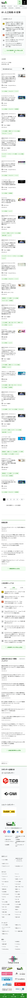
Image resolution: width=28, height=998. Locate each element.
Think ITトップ (4, 762)
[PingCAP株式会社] (10, 780)
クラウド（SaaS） (5, 894)
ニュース (4, 941)
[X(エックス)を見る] (13, 831)
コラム (17, 946)
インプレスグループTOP (19, 845)
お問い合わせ (8, 839)
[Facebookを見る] (9, 831)
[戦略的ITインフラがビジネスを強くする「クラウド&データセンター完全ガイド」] (6, 969)
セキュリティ (4, 909)
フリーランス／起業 (6, 914)
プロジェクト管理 (5, 904)
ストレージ (18, 876)
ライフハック (18, 914)
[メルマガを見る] (4, 831)
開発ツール (18, 889)
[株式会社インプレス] (13, 960)
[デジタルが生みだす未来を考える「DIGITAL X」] (19, 990)
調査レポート (18, 928)
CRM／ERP (18, 896)
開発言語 (4, 889)
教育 (3, 917)
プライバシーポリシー (9, 841)
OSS (3, 899)
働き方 (17, 909)
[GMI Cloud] (10, 793)
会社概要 (7, 844)
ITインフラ (10, 6)
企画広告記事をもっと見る (14, 750)
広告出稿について (19, 866)
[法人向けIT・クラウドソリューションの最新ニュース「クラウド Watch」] (6, 979)
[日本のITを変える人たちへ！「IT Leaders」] (19, 979)
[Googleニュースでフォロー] (17, 831)
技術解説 (17, 941)
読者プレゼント (5, 863)
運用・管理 (18, 901)
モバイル (4, 896)
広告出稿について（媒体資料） (20, 837)
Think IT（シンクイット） (6, 2)
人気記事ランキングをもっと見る (14, 647)
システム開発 (18, 881)
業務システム (18, 924)
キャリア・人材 (18, 912)
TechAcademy (5, 949)
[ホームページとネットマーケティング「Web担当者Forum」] (6, 974)
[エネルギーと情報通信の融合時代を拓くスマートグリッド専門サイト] (6, 985)
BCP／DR (4, 907)
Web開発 (4, 891)
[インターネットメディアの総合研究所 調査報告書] (19, 974)
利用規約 (18, 839)
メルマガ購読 (5, 859)
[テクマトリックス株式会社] (8, 811)
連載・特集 (3, 6)
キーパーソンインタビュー (6, 928)
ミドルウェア (18, 884)
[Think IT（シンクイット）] (10, 825)
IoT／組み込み (5, 881)
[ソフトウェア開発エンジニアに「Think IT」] (19, 969)
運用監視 (17, 907)
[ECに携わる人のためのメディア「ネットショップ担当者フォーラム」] (19, 985)
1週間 (13, 587)
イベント (4, 946)
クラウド (4, 879)
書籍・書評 (4, 944)
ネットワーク (22, 6)
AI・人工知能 (4, 901)
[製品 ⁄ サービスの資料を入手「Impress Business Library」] (6, 990)
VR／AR (17, 899)
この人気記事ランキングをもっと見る (14, 51)
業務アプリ (18, 891)
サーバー (15, 6)
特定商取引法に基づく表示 (20, 842)
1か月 (21, 587)
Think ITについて (5, 866)
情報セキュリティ (5, 931)
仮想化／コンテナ (19, 879)
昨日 (5, 587)
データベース (5, 886)
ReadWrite (18, 949)
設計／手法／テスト (20, 886)
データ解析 (18, 894)
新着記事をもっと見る (14, 568)
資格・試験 (4, 912)
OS (3, 884)
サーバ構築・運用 (19, 931)
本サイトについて (8, 836)
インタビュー (18, 944)
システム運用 (18, 904)
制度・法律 (18, 917)
